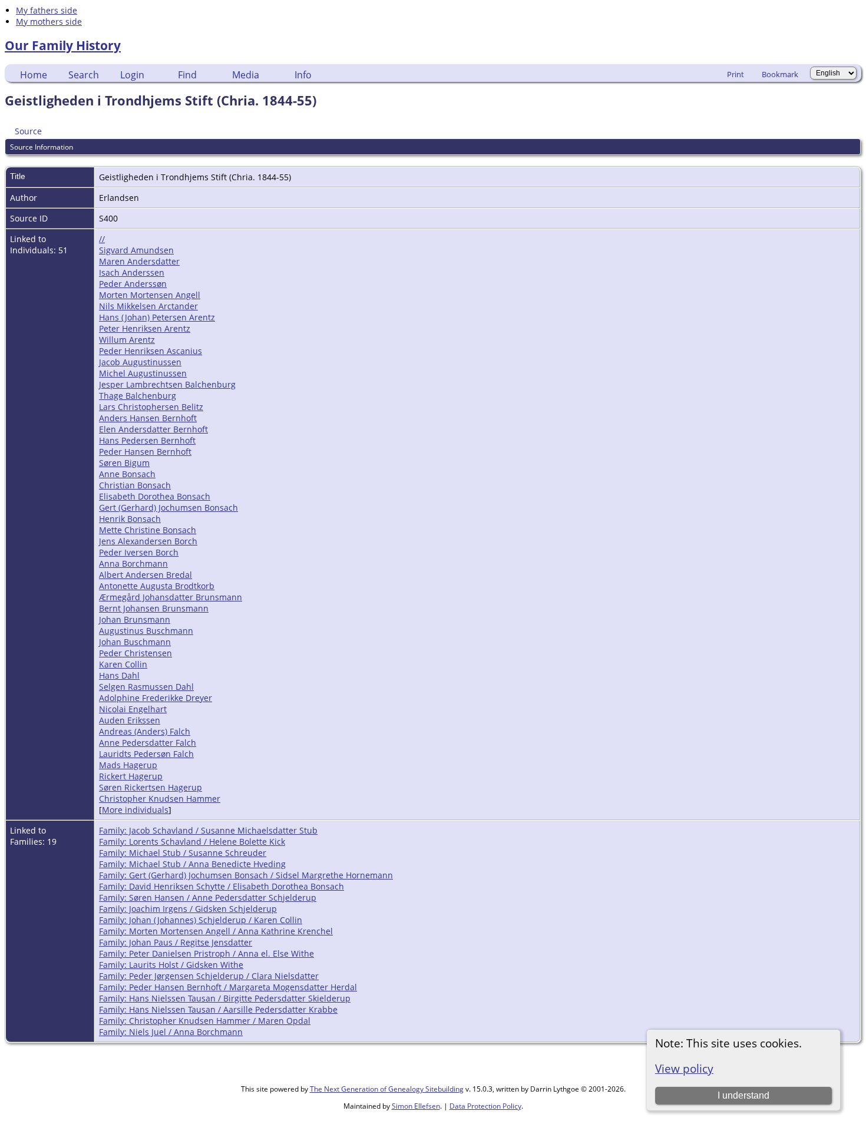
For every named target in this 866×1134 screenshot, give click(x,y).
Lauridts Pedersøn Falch (146, 753)
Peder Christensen (135, 653)
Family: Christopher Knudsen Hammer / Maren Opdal (204, 1020)
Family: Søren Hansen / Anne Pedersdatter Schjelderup (207, 897)
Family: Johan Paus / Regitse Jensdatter (175, 942)
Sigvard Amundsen (136, 250)
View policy (684, 1068)
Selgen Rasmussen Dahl (146, 686)
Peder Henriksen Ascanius (150, 350)
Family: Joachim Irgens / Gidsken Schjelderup (188, 908)
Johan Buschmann (135, 641)
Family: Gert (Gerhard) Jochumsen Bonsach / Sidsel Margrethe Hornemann (246, 875)
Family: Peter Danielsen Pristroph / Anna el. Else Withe (206, 953)
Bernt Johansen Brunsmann (154, 608)
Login (132, 74)
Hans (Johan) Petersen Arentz (157, 317)
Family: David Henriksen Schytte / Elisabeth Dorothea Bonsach (221, 886)
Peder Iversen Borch (139, 552)
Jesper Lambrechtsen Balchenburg (167, 384)
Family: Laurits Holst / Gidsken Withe (171, 964)
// (102, 238)
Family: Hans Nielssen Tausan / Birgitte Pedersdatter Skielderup (225, 998)
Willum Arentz (127, 339)
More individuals (135, 809)
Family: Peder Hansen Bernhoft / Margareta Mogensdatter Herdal (228, 987)
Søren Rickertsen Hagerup (150, 787)
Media (245, 74)
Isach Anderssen (131, 272)
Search (83, 74)
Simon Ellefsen (416, 1106)
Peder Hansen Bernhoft (145, 451)
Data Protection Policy (485, 1106)
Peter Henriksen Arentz (144, 328)
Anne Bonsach (127, 474)
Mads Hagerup (128, 765)
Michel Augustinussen (143, 373)
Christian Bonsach (135, 485)
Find (187, 74)
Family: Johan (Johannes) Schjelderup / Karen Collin (200, 919)
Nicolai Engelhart (133, 709)
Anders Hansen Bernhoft (148, 418)
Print (735, 74)
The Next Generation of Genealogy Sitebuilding (387, 1089)
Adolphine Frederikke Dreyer (155, 697)
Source (28, 131)
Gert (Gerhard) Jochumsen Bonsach (168, 507)
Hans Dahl (119, 675)
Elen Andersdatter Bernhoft (153, 429)
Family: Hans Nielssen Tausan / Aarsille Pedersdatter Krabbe (218, 1009)
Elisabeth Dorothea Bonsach (154, 496)
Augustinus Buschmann (146, 630)
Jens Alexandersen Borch (148, 541)
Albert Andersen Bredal (145, 574)
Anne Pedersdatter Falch (147, 742)
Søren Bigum (124, 462)
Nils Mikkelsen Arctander (148, 306)
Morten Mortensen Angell (149, 294)
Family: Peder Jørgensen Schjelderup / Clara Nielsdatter (209, 975)
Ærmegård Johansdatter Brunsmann (170, 597)
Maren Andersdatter (139, 261)
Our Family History (63, 45)
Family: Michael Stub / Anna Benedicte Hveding (192, 863)
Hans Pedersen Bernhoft (147, 440)
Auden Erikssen (129, 720)
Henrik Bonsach (130, 518)
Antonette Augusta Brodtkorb (156, 585)
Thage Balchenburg (137, 395)
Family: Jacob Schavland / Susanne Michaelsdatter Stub (208, 830)
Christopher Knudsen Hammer (159, 798)
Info (303, 74)
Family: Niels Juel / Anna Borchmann (171, 1031)
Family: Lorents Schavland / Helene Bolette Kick (192, 841)
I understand (743, 1095)
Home (33, 74)
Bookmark (780, 74)
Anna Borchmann (133, 563)
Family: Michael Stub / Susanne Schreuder (182, 852)
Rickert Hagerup (131, 776)
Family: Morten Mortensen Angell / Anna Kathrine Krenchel (216, 931)
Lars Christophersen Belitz (151, 406)
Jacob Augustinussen (140, 362)
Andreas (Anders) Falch (144, 731)
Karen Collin (123, 664)
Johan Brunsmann (134, 619)
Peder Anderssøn (133, 283)
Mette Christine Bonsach (147, 529)
